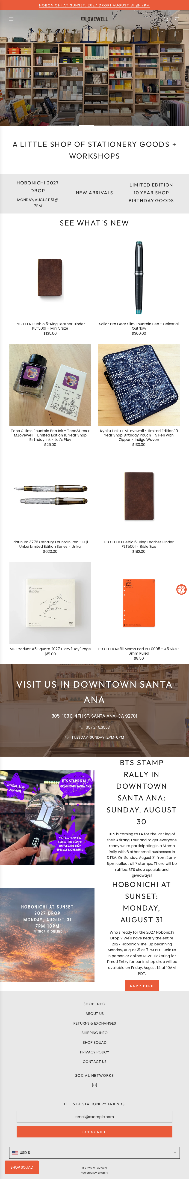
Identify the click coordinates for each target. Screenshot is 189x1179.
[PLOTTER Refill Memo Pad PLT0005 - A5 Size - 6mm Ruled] (139, 603)
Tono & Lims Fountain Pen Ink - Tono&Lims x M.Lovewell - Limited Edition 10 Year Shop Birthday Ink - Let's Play (50, 435)
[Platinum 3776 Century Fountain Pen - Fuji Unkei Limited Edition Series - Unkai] (50, 496)
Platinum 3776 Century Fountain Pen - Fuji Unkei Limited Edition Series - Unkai (50, 544)
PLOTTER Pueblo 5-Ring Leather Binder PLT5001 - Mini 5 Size (50, 326)
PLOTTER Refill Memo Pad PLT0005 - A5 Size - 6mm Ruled (139, 651)
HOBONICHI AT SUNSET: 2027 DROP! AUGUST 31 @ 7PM (94, 5)
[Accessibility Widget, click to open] (181, 589)
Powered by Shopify (94, 1173)
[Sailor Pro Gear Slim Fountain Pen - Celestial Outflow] (139, 278)
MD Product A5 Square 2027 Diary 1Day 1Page (50, 649)
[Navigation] (11, 18)
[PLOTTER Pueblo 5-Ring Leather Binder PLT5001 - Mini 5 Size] (50, 278)
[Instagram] (94, 1085)
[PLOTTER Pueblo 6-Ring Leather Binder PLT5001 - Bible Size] (139, 496)
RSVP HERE (142, 985)
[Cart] (177, 18)
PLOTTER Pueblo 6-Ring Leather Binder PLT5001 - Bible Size (139, 544)
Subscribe (94, 1131)
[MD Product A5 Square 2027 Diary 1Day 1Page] (50, 603)
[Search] (165, 18)
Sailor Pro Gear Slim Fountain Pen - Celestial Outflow (139, 326)
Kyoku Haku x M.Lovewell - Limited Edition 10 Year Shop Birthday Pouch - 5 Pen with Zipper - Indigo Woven (139, 435)
